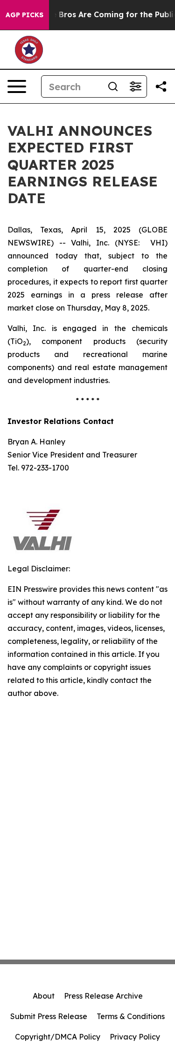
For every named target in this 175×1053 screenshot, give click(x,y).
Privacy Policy (135, 1036)
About (44, 995)
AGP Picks (24, 15)
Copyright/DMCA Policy (57, 1036)
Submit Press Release (48, 1016)
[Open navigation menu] (16, 86)
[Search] (113, 86)
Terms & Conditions (131, 1016)
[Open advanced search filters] (135, 86)
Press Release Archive (103, 995)
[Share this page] (161, 86)
